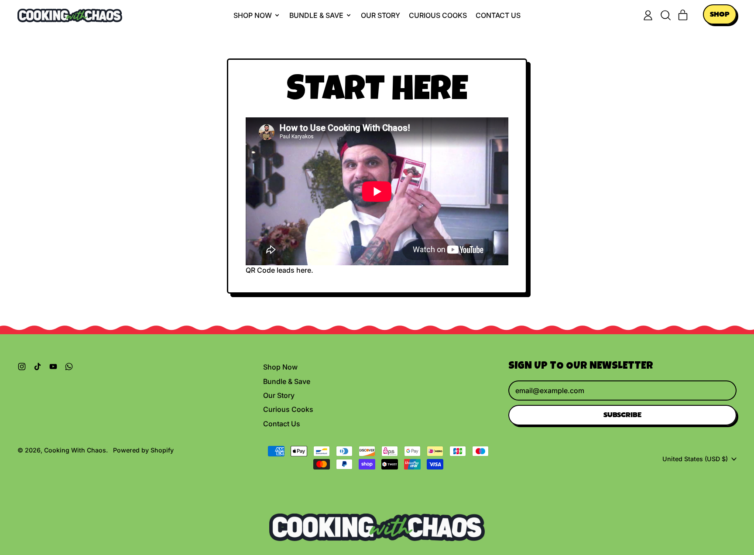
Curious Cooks (438, 15)
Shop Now (280, 367)
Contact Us (498, 15)
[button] (665, 15)
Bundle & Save (286, 381)
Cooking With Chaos (75, 450)
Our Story (380, 15)
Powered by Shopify (143, 450)
